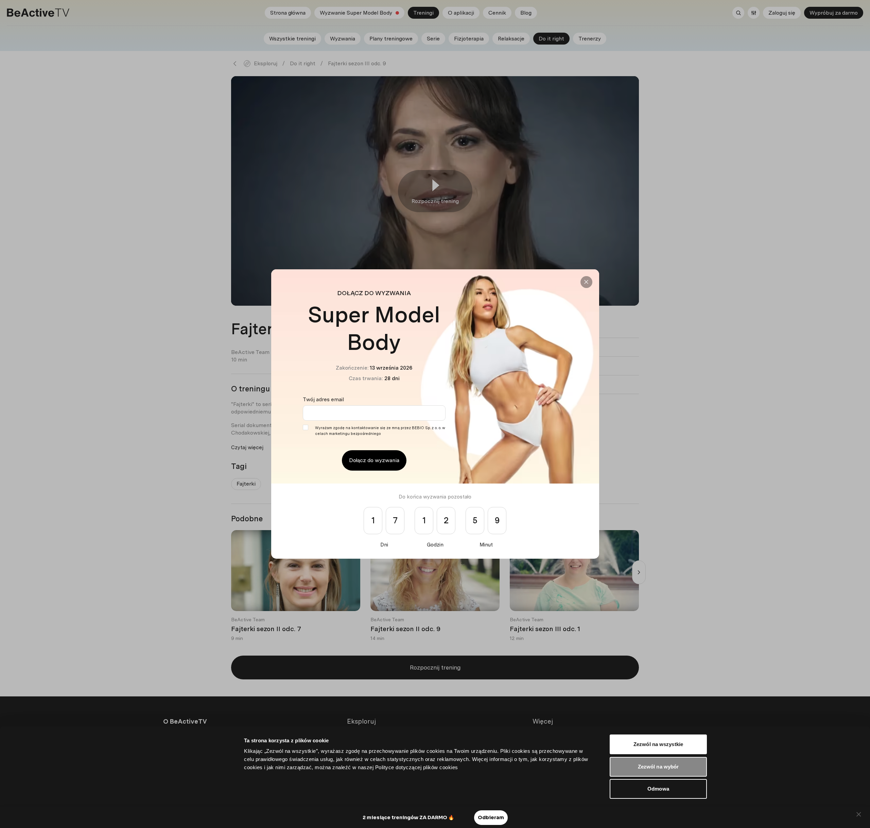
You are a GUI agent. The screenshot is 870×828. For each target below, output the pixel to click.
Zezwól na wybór (658, 767)
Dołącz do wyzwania (374, 460)
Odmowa (658, 789)
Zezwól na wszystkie (658, 744)
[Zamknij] (586, 282)
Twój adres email (323, 399)
